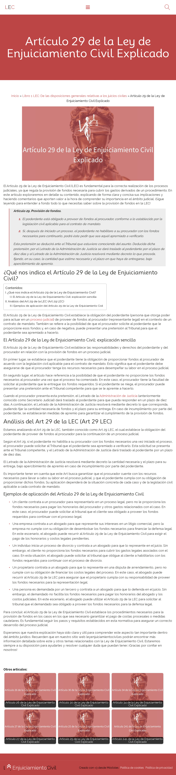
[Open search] (166, 7)
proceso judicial (41, 319)
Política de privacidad (159, 767)
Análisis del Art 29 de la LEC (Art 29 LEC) (36, 301)
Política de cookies (132, 767)
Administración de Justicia (118, 396)
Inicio (15, 96)
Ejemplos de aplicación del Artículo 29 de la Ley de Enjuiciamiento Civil (58, 305)
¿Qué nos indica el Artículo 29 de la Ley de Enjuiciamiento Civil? (51, 292)
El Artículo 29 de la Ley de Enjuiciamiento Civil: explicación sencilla (54, 296)
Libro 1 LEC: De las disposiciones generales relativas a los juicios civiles (74, 96)
